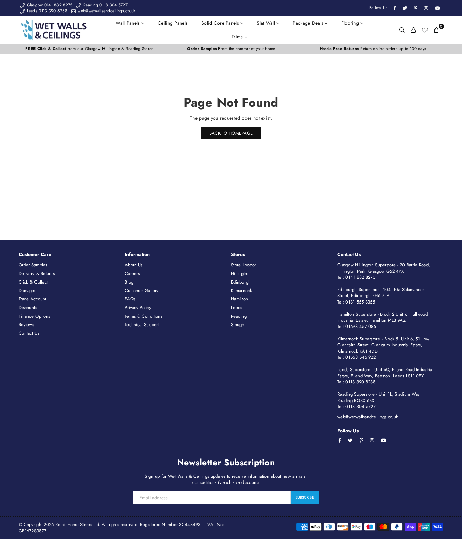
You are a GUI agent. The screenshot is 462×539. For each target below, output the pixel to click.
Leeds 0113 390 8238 (46, 11)
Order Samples (33, 265)
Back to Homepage (231, 133)
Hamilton (239, 299)
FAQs (130, 299)
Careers (132, 273)
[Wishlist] (425, 30)
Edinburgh (241, 282)
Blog (129, 282)
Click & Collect (33, 282)
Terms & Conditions (143, 316)
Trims (238, 36)
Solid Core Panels (220, 23)
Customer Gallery (141, 290)
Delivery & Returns (37, 273)
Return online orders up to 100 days (373, 49)
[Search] (402, 30)
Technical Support (142, 324)
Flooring (351, 23)
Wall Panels (128, 23)
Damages (27, 290)
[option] (89, 49)
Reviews (26, 324)
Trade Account (32, 299)
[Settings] (413, 30)
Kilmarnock (241, 290)
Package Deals (309, 23)
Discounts (28, 307)
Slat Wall (266, 23)
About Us (133, 265)
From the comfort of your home (231, 49)
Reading (239, 316)
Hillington (240, 273)
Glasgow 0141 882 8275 (48, 5)
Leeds (236, 307)
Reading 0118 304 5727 (104, 5)
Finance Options (34, 316)
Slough (238, 324)
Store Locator (243, 265)
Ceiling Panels (173, 23)
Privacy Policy (138, 307)
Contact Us (29, 333)
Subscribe (305, 497)
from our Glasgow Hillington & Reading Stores (89, 49)
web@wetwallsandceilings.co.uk (105, 11)
